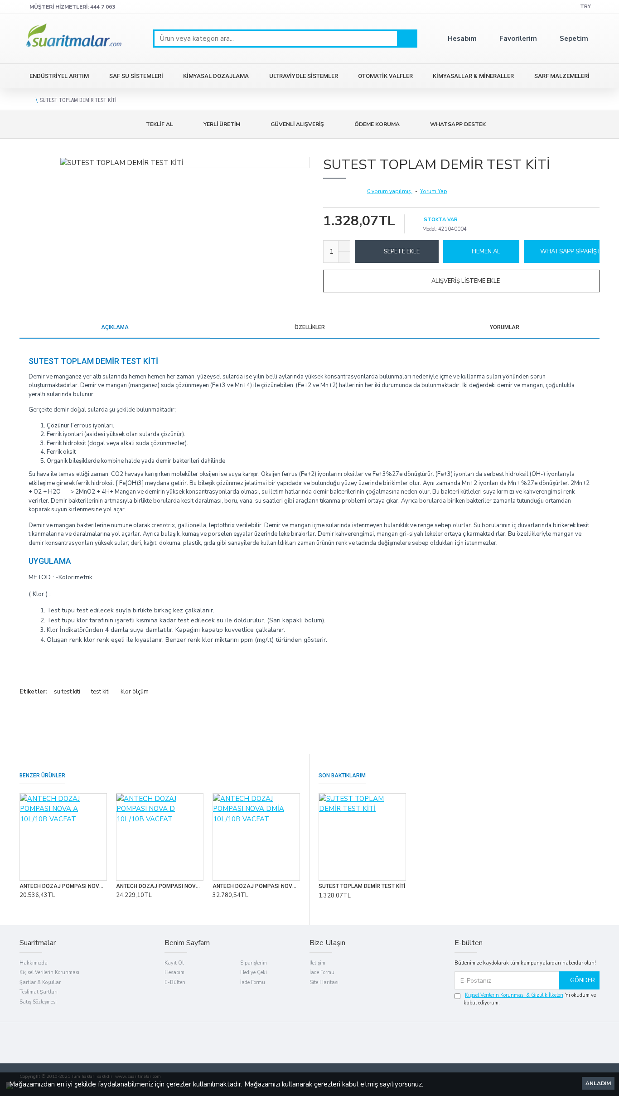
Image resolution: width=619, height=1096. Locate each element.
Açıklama (115, 327)
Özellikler (310, 327)
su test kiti (67, 692)
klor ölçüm (135, 692)
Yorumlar (504, 327)
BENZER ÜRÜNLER (42, 775)
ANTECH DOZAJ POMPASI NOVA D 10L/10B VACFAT (159, 886)
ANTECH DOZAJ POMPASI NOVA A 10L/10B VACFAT (63, 886)
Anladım (598, 1083)
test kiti (100, 692)
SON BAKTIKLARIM (342, 775)
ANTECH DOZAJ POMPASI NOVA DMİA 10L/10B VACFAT (256, 886)
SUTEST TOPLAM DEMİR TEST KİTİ (362, 886)
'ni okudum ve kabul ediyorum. (530, 999)
